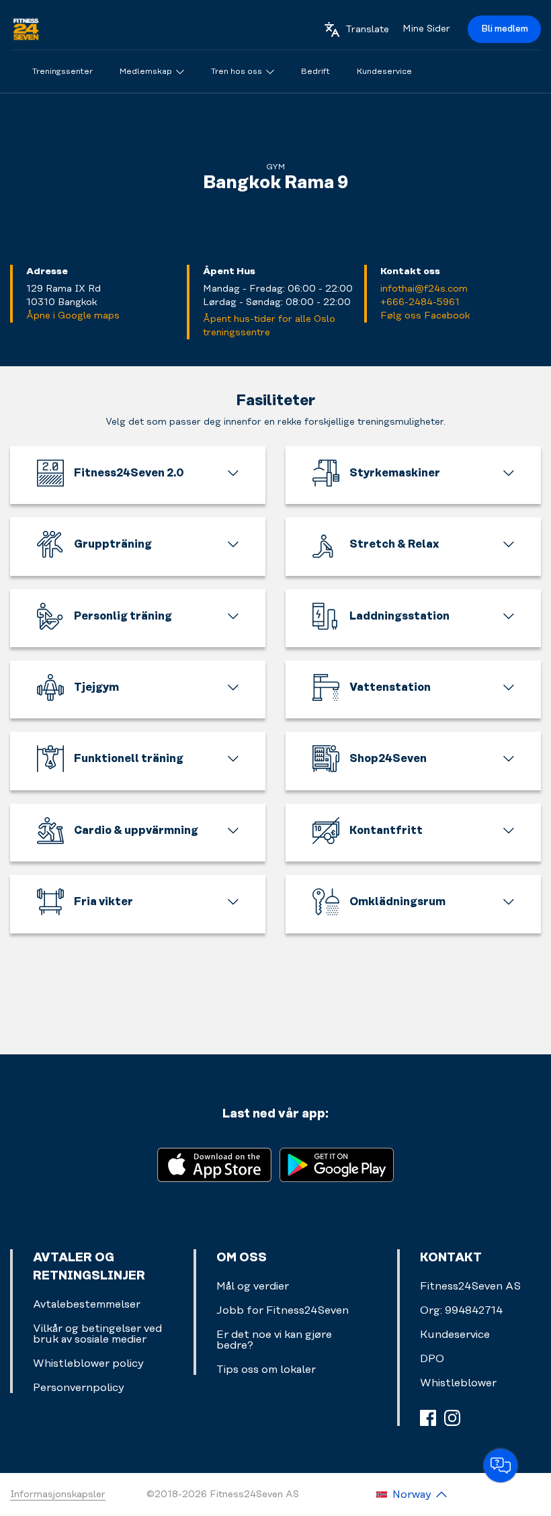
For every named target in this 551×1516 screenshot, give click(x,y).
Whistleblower (458, 1383)
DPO (432, 1358)
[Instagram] (452, 1418)
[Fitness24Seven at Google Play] (337, 1163)
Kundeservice (455, 1334)
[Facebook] (428, 1418)
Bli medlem (504, 29)
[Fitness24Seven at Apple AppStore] (214, 1163)
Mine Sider (426, 29)
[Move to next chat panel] (500, 1465)
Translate (367, 29)
